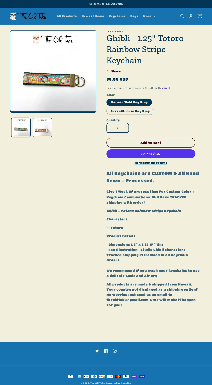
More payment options (151, 162)
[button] (149, 16)
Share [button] (116, 71)
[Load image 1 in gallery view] (21, 127)
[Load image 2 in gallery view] (42, 127)
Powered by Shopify (118, 383)
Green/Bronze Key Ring (130, 111)
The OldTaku (97, 383)
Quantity (113, 120)
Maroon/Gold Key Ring (129, 102)
